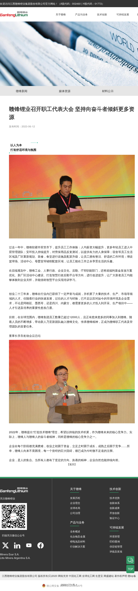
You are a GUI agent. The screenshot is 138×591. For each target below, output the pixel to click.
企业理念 (75, 503)
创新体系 (115, 503)
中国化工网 (75, 576)
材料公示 (108, 91)
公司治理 (75, 513)
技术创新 (102, 14)
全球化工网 (88, 576)
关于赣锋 (61, 14)
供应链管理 (116, 546)
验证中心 (115, 518)
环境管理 (115, 536)
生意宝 (99, 576)
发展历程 (75, 498)
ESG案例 (115, 541)
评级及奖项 (116, 551)
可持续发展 (122, 14)
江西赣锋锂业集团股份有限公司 (27, 3)
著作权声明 (120, 576)
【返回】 (72, 464)
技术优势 (115, 498)
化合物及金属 (77, 536)
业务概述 (75, 531)
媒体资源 (64, 91)
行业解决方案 (77, 546)
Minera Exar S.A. (9, 554)
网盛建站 (109, 576)
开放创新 (115, 513)
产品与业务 (81, 14)
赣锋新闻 (21, 91)
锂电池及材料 (77, 541)
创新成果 (115, 508)
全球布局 (75, 508)
